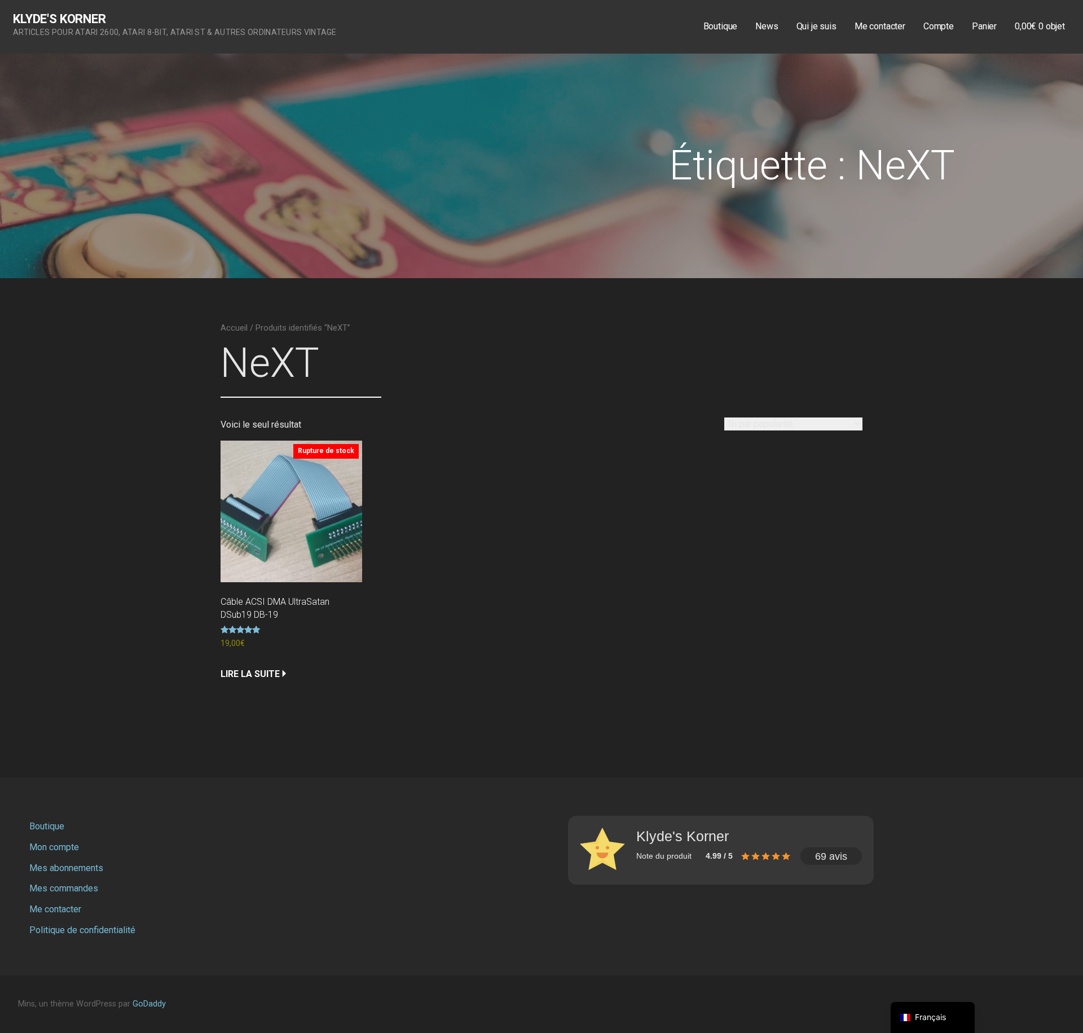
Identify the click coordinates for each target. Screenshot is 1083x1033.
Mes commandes (63, 888)
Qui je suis (816, 26)
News (766, 26)
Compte (938, 26)
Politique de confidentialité (82, 930)
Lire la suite (250, 674)
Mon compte (54, 847)
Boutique (720, 26)
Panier (984, 26)
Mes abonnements (66, 868)
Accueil (234, 328)
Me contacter (880, 26)
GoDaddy (149, 1004)
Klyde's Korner (59, 19)
